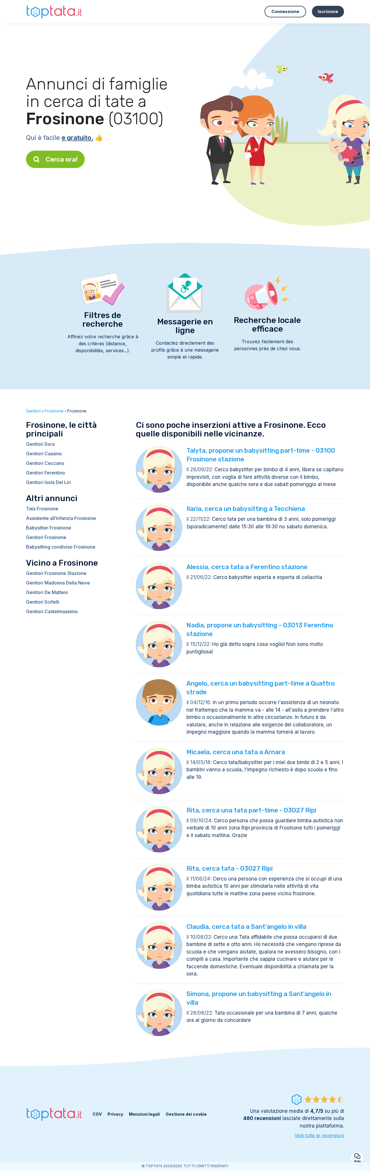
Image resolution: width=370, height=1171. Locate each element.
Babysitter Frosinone (48, 528)
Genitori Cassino (44, 453)
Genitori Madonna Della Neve (58, 583)
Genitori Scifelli (42, 602)
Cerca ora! (62, 159)
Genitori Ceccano (45, 463)
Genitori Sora (40, 444)
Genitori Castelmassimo (52, 611)
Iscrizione (328, 11)
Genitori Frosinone (46, 537)
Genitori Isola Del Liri (48, 482)
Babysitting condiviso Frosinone (60, 547)
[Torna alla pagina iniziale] (55, 11)
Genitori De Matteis (47, 592)
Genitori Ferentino (45, 473)
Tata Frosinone (42, 508)
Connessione (285, 11)
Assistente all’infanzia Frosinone (61, 518)
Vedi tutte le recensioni (319, 1135)
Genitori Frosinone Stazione (56, 573)
